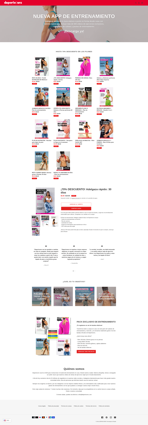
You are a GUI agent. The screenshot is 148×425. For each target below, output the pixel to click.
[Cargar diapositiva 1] (73, 271)
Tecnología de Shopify (111, 421)
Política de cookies (78, 406)
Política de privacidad (53, 406)
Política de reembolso (104, 406)
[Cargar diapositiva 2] (75, 271)
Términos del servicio (91, 406)
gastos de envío (76, 198)
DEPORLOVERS (102, 421)
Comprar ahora (76, 208)
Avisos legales (42, 406)
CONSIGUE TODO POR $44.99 (86, 351)
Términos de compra (66, 406)
